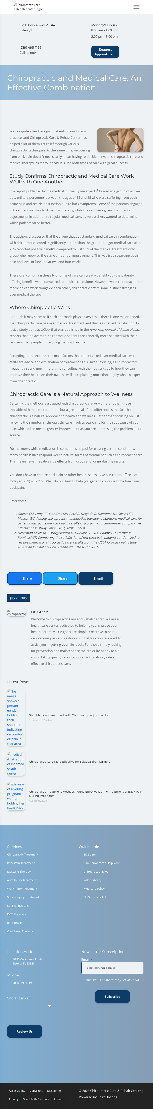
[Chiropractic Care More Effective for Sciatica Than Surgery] (16, 763)
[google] (9, 1006)
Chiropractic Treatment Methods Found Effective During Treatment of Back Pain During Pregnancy (85, 794)
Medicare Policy (94, 888)
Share (27, 578)
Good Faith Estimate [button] (36, 1099)
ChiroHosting (107, 1097)
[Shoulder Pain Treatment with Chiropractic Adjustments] (16, 717)
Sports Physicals (18, 906)
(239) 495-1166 (22, 982)
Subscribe (112, 996)
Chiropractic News (96, 871)
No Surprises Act (95, 897)
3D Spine (90, 854)
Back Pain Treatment (21, 863)
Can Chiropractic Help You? (102, 863)
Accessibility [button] (17, 1091)
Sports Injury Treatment (23, 897)
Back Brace (14, 923)
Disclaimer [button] (54, 1091)
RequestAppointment (105, 51)
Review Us (25, 1031)
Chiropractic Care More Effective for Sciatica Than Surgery (69, 761)
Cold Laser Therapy (20, 931)
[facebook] (19, 1006)
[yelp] (29, 1006)
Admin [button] (58, 1099)
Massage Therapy (19, 871)
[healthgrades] (49, 1006)
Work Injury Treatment (22, 888)
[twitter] (40, 1006)
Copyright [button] (36, 1091)
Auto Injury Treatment (22, 880)
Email (98, 578)
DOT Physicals (16, 914)
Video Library (92, 880)
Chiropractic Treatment (22, 854)
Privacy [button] (13, 1099)
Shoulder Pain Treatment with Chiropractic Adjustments (68, 715)
